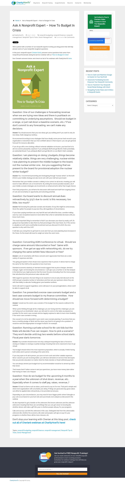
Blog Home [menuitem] (36, 3)
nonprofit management (52, 430)
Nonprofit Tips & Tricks (30, 37)
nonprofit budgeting (46, 35)
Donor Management (45, 37)
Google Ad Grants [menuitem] (60, 3)
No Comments (69, 37)
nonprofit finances (60, 35)
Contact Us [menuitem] (78, 3)
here (70, 58)
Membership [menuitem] (87, 3)
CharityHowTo (19, 35)
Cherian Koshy (37, 52)
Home (17, 20)
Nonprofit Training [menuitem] (47, 3)
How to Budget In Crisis (60, 55)
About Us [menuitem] (70, 3)
